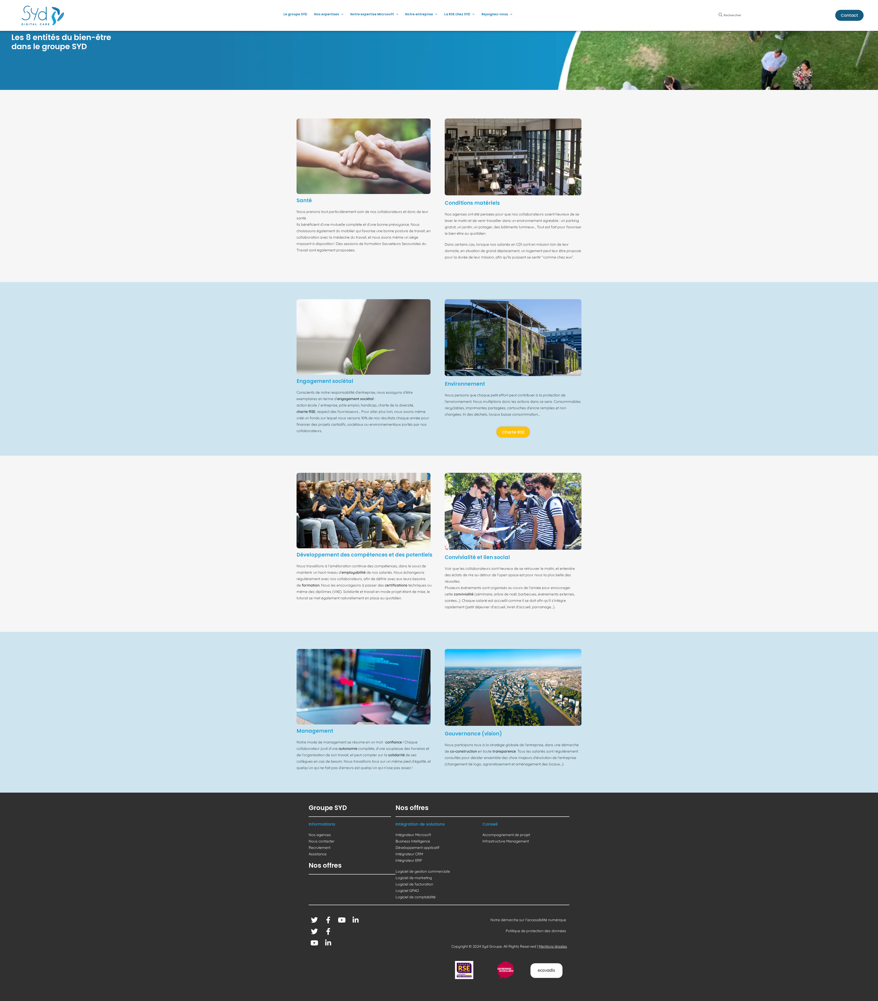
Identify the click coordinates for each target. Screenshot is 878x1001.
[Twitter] (314, 920)
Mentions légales (553, 946)
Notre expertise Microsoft (372, 14)
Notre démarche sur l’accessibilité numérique (528, 920)
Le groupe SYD (295, 14)
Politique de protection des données (536, 930)
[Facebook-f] (328, 920)
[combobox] (748, 15)
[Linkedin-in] (355, 920)
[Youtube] (341, 920)
